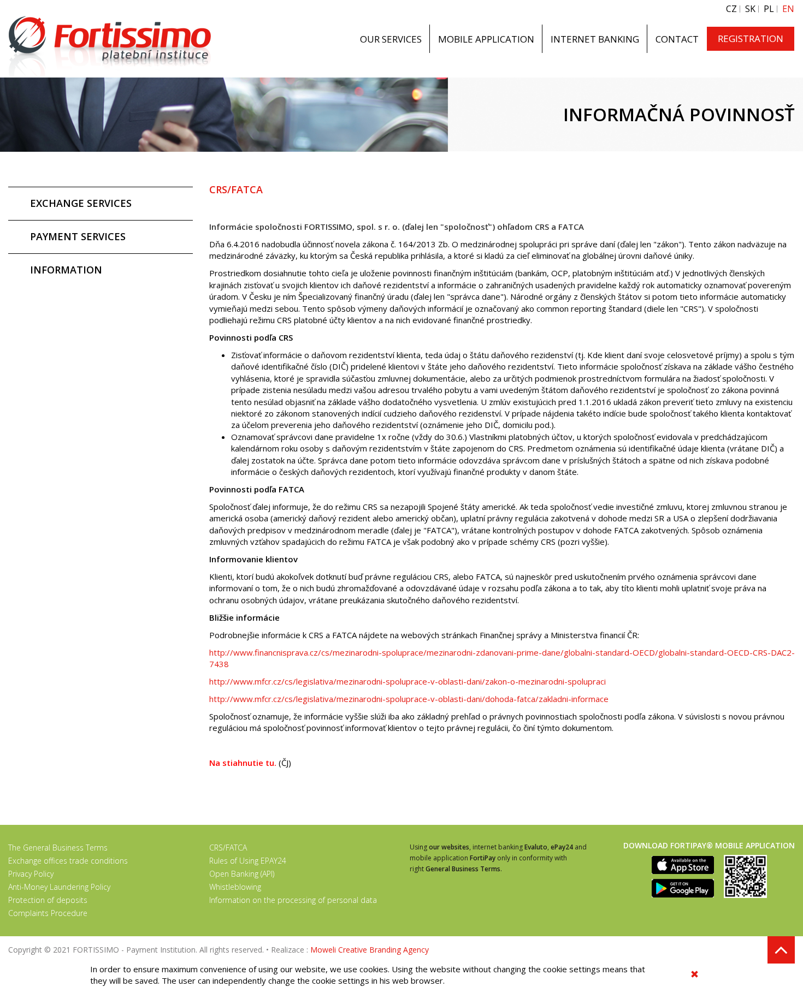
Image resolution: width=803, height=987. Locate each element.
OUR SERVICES (391, 39)
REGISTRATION (750, 38)
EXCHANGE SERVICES (81, 203)
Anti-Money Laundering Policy (59, 887)
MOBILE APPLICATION (486, 39)
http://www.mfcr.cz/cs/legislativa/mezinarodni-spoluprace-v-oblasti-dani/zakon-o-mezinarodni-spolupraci (407, 681)
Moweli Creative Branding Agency (369, 949)
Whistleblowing (235, 887)
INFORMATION (66, 269)
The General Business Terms (58, 847)
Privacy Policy (31, 874)
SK (750, 9)
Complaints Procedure (47, 913)
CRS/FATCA (228, 847)
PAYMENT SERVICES (78, 236)
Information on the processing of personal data (293, 900)
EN (788, 9)
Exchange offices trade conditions (68, 860)
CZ (731, 9)
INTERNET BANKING (595, 39)
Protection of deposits (47, 900)
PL (769, 9)
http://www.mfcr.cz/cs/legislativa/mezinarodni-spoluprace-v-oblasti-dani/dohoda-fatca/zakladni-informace (409, 698)
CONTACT (677, 39)
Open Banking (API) (241, 874)
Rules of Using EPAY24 (247, 860)
